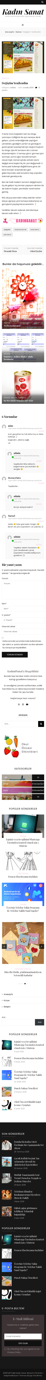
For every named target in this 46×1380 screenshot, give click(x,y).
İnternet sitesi (8, 626)
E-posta (6, 615)
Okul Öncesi (23, 873)
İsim (4, 603)
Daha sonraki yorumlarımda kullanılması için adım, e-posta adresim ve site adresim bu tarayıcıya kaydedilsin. (22, 644)
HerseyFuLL (14, 477)
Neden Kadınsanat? (12, 325)
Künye (7, 1000)
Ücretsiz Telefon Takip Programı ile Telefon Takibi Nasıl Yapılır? (28, 1075)
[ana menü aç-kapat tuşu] (23, 25)
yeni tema (7, 235)
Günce (5, 78)
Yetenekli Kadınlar (23, 969)
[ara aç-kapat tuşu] (42, 2)
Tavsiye (23, 836)
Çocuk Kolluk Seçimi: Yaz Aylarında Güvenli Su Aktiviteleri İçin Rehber (26, 1161)
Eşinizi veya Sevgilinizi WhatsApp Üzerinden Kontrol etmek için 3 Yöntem (23, 842)
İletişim (7, 1006)
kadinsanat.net (20, 230)
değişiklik (7, 230)
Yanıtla (41, 431)
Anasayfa (8, 994)
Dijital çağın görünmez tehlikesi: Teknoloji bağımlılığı (25, 1211)
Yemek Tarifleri (18, 397)
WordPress (37, 1375)
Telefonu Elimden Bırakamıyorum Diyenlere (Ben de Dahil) (27, 1194)
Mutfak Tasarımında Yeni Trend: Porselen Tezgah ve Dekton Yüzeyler (27, 1178)
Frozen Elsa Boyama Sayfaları (23, 876)
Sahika (13, 87)
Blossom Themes (19, 1375)
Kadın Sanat (23, 11)
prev (4, 946)
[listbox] (23, 953)
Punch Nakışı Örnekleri (26, 1088)
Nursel (11, 515)
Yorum (5, 578)
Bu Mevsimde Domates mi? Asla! (18, 400)
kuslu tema (35, 230)
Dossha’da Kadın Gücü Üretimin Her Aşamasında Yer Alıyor (29, 1145)
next (41, 946)
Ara (3, 1017)
